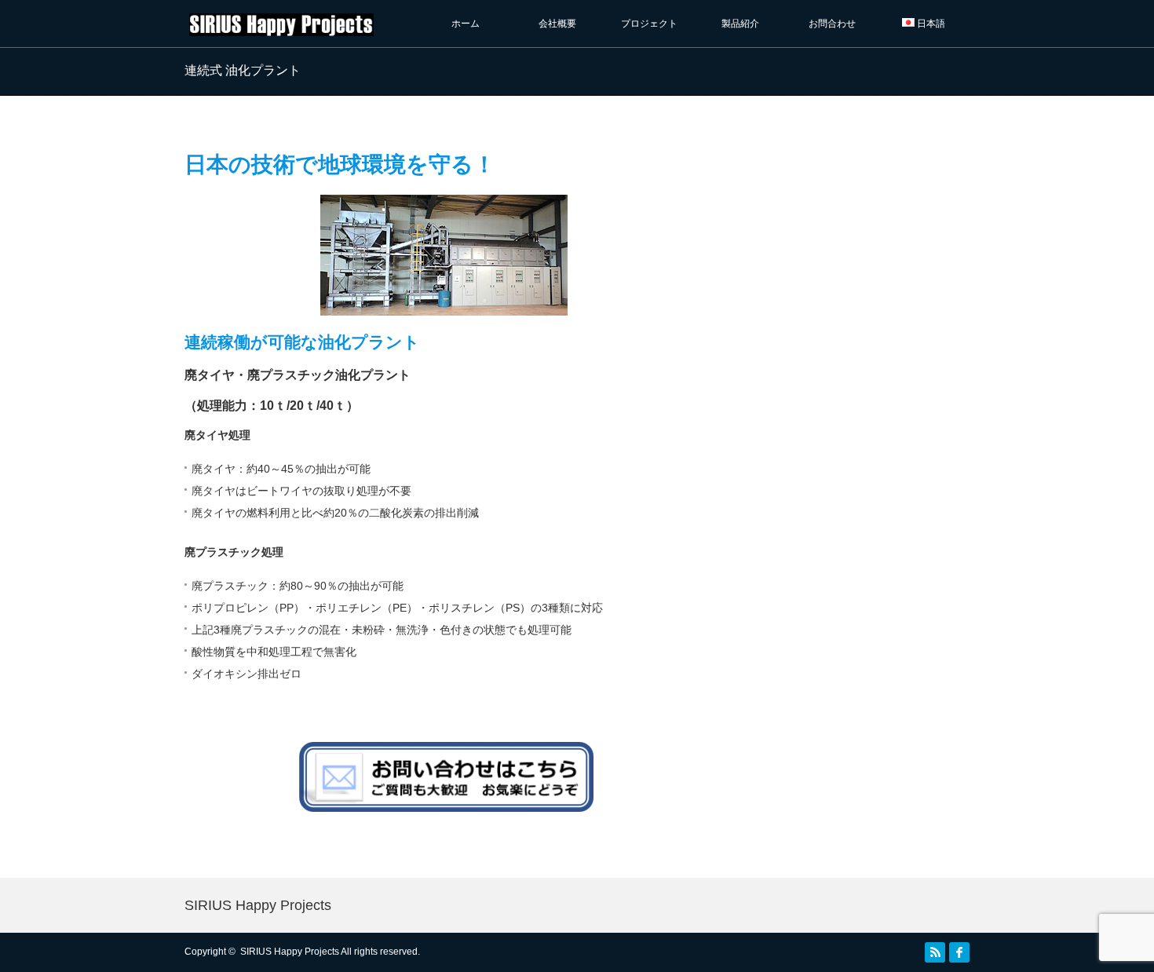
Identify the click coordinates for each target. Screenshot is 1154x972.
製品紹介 (740, 23)
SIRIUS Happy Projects (257, 905)
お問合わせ (832, 23)
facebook (959, 952)
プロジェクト (654, 23)
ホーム (465, 23)
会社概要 (557, 23)
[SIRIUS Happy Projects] (281, 28)
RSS (935, 952)
